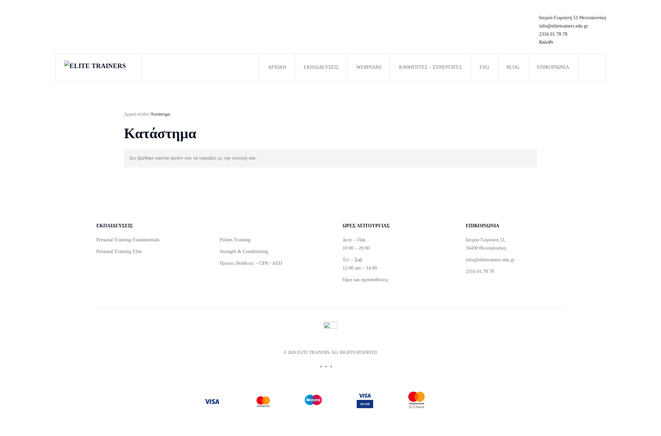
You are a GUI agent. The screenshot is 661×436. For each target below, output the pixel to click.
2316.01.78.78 (553, 34)
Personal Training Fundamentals (127, 239)
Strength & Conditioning (244, 251)
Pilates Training (235, 239)
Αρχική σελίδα (136, 114)
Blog (513, 67)
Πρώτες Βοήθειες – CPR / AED (251, 263)
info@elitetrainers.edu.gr (563, 26)
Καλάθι (546, 42)
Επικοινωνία (553, 67)
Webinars (368, 67)
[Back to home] (98, 67)
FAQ (484, 67)
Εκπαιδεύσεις (321, 67)
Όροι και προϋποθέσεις (365, 279)
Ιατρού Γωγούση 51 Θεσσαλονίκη (572, 17)
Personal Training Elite (119, 251)
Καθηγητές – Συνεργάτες (430, 67)
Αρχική (277, 67)
